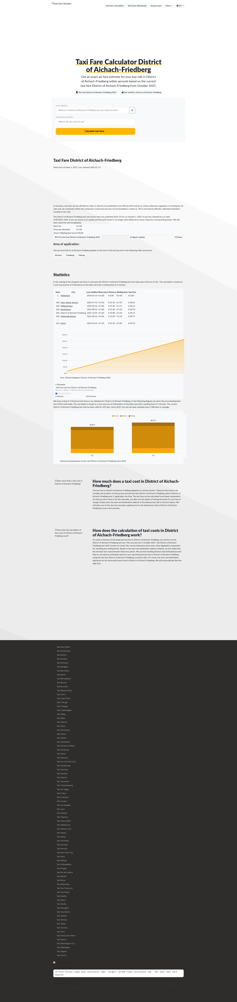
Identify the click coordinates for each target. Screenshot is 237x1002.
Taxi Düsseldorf (63, 742)
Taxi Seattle (61, 896)
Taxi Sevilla (61, 904)
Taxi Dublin (61, 738)
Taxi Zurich (61, 955)
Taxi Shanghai (62, 908)
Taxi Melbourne (63, 825)
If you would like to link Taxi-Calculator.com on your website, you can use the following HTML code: (96, 968)
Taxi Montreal (62, 841)
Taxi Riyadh (61, 876)
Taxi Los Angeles (63, 805)
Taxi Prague (61, 868)
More (168, 6)
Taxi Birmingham (63, 679)
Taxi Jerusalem (62, 781)
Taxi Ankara (61, 655)
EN (180, 6)
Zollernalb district (68, 316)
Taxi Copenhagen (63, 710)
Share (179, 237)
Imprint (56, 984)
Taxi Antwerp (62, 663)
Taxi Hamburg (62, 750)
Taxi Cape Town (63, 698)
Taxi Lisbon (61, 793)
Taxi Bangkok (62, 667)
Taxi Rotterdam (63, 884)
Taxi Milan (61, 837)
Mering (82, 255)
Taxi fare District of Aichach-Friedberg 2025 (97, 92)
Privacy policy (74, 984)
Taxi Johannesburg (64, 785)
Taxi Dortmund (63, 730)
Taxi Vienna (61, 940)
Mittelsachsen (67, 306)
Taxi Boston (61, 683)
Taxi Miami (61, 833)
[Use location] (132, 110)
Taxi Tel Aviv (61, 920)
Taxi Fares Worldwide (137, 6)
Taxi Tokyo (61, 924)
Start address (61, 106)
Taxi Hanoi (61, 754)
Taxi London (61, 801)
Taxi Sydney (61, 916)
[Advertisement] (118, 29)
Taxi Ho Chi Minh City (66, 762)
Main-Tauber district (69, 303)
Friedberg (70, 255)
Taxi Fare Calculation (115, 6)
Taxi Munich (61, 849)
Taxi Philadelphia (63, 864)
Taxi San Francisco (64, 888)
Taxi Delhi (60, 718)
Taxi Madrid (61, 813)
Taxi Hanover (62, 758)
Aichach (58, 255)
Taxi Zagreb (61, 951)
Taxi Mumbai (62, 845)
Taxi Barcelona (62, 671)
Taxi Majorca (62, 817)
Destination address (64, 117)
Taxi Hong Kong (63, 766)
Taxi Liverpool (62, 797)
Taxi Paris (60, 857)
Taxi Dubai (61, 734)
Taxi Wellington (63, 948)
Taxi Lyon (60, 809)
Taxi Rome (60, 880)
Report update (138, 237)
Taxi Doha (60, 726)
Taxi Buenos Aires (64, 691)
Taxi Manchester (63, 821)
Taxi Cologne (62, 706)
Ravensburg (66, 309)
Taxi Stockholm (63, 912)
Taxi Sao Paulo (62, 892)
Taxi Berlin (61, 675)
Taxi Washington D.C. (65, 944)
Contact (63, 984)
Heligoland (65, 296)
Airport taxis (156, 6)
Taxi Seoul (60, 900)
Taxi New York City (64, 853)
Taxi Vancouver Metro (66, 936)
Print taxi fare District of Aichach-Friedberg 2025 (78, 237)
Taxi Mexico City (63, 829)
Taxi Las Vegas (62, 789)
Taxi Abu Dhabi (63, 647)
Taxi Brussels (62, 687)
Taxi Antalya (61, 659)
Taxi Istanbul (62, 774)
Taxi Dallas (61, 714)
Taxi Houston (62, 770)
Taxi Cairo (60, 694)
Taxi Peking (61, 861)
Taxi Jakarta (61, 777)
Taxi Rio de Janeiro (64, 872)
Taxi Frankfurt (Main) (65, 746)
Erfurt (63, 323)
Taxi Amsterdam (63, 651)
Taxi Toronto (61, 928)
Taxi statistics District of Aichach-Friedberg (142, 92)
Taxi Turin (60, 932)
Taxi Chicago (62, 702)
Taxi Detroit (61, 722)
